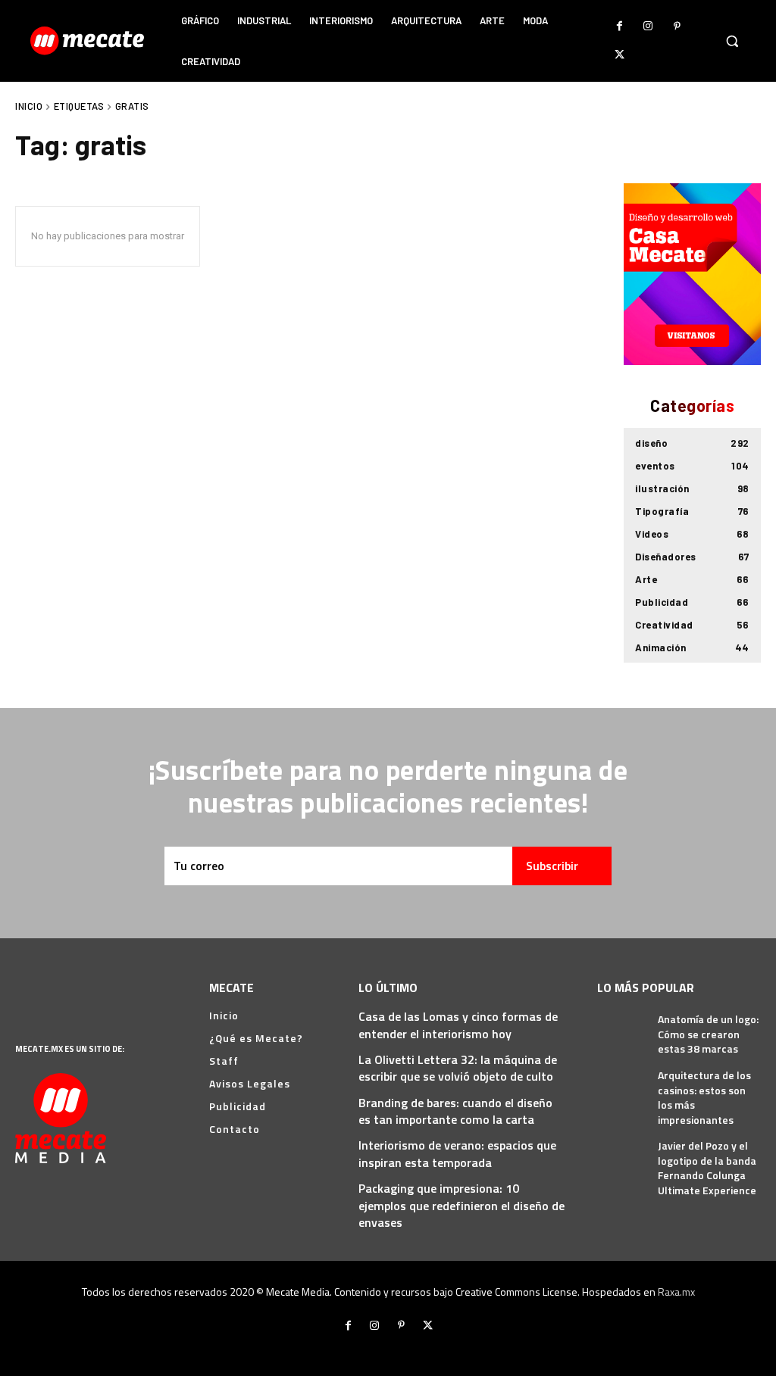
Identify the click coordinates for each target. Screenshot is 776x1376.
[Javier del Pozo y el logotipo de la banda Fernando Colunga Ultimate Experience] (621, 1153)
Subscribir (552, 865)
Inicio (28, 106)
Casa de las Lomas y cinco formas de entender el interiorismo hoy (458, 1024)
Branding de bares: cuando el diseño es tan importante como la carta (455, 1111)
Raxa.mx (676, 1292)
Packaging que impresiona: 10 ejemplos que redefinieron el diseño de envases (461, 1205)
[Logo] (89, 41)
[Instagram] (648, 26)
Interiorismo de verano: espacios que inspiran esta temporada (457, 1153)
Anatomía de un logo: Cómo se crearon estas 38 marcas (708, 1033)
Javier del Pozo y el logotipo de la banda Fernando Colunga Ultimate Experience (707, 1167)
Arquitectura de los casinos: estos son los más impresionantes (704, 1097)
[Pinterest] (676, 26)
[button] (732, 41)
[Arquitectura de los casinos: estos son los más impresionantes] (621, 1083)
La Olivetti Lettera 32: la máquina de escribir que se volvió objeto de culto (457, 1067)
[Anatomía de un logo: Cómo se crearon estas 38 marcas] (621, 1027)
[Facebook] (619, 26)
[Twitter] (619, 55)
